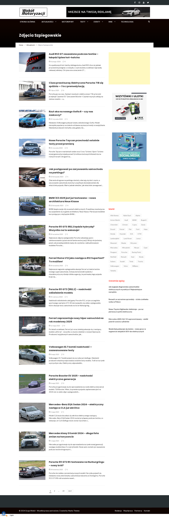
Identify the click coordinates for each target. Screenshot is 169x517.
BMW (134, 220)
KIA (131, 234)
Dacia (143, 225)
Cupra (134, 225)
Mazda (123, 243)
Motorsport (68, 22)
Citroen (125, 225)
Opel (145, 248)
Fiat (130, 229)
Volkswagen (114, 266)
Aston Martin (115, 220)
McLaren (133, 243)
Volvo (126, 266)
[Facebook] (135, 2)
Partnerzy (138, 511)
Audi (126, 220)
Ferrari (122, 229)
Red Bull (113, 257)
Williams (135, 266)
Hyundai (123, 234)
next (70, 491)
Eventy (97, 22)
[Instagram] (139, 2)
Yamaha (113, 271)
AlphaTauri (127, 215)
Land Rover (128, 238)
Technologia (127, 22)
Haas (146, 229)
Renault (123, 257)
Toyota (140, 261)
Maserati (113, 243)
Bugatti (143, 220)
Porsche (124, 252)
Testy (82, 22)
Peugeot (113, 252)
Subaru (112, 261)
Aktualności (47, 22)
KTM (139, 234)
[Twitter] (148, 2)
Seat (132, 257)
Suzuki (122, 261)
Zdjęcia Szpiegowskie (31, 99)
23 (63, 491)
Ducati (112, 229)
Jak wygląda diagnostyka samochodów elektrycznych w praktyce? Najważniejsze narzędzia (125, 289)
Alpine (138, 215)
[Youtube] (144, 2)
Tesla (131, 261)
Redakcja (118, 511)
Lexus (138, 238)
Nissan (136, 248)
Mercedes (114, 248)
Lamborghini (114, 238)
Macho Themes (74, 511)
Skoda (141, 257)
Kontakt (147, 511)
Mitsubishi (126, 248)
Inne (110, 22)
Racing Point (136, 252)
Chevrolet (114, 225)
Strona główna (27, 22)
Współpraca (128, 511)
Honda (112, 234)
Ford (137, 229)
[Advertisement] (129, 68)
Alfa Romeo (114, 215)
